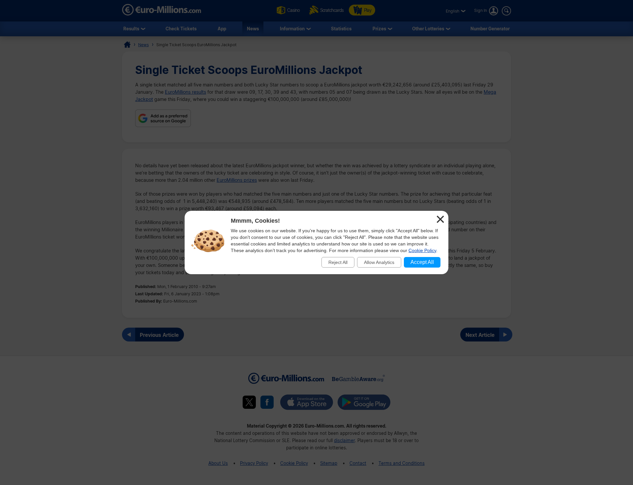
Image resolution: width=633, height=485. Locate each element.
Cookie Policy (422, 250)
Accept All (422, 262)
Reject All (337, 262)
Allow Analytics (379, 262)
